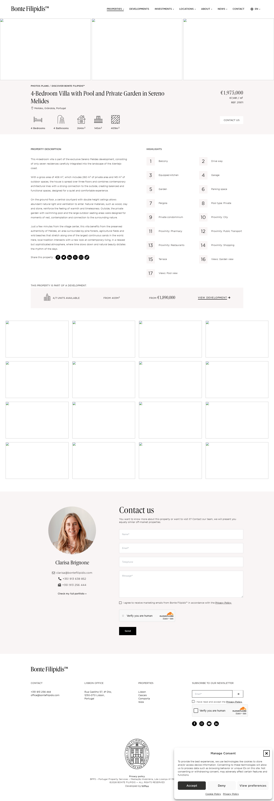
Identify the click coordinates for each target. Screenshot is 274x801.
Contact (238, 8)
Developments (139, 8)
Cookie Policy (213, 793)
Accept (191, 785)
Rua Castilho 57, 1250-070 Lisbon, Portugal (98, 695)
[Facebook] (58, 257)
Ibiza (141, 702)
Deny (222, 785)
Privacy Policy (231, 793)
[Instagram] (201, 723)
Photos (35, 86)
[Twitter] (63, 257)
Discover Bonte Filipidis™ (68, 86)
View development (212, 297)
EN (256, 8)
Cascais (142, 695)
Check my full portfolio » (72, 593)
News (221, 8)
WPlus (145, 786)
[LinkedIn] (69, 257)
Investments (163, 8)
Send (128, 631)
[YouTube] (209, 723)
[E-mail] (81, 257)
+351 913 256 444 (41, 691)
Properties (114, 8)
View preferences (253, 785)
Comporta (144, 698)
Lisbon (142, 691)
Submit (237, 694)
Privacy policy (137, 776)
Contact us (232, 120)
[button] (266, 753)
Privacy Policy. (223, 602)
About (205, 8)
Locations (186, 8)
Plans (45, 86)
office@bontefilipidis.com (45, 695)
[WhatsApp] (75, 257)
